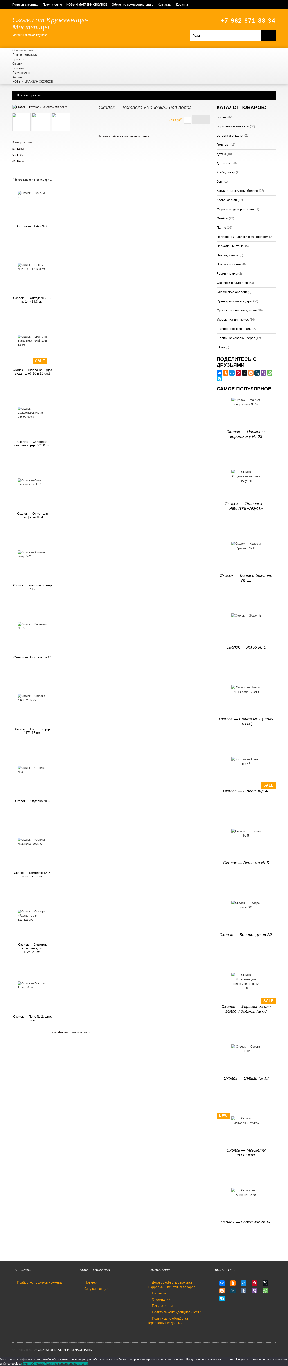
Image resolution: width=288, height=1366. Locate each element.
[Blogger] (251, 373)
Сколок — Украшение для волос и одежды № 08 (246, 1008)
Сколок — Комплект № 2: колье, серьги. (32, 874)
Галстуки (223, 144)
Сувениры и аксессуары (234, 301)
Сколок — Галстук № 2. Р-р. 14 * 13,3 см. (32, 299)
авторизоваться (80, 1032)
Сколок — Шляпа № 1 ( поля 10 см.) (246, 721)
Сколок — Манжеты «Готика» (246, 1152)
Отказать (38, 1363)
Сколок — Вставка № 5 (246, 863)
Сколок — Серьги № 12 (246, 1078)
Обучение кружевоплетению (132, 4)
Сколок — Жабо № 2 (32, 226)
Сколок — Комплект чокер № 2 (32, 587)
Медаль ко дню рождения (236, 209)
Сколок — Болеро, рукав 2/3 (246, 934)
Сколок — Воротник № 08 (246, 1222)
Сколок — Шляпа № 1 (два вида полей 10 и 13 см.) (32, 371)
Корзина (182, 4)
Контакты (164, 4)
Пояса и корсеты (28, 95)
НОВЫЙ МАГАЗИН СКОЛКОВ (86, 4)
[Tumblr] (243, 1290)
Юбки (221, 347)
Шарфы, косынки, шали (234, 328)
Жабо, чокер (226, 172)
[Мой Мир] (232, 373)
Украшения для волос (233, 319)
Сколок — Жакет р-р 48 (246, 791)
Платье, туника (228, 255)
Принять (26, 1363)
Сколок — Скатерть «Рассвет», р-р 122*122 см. (32, 948)
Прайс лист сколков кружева (39, 1282)
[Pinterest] (238, 373)
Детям (221, 154)
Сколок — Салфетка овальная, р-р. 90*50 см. (32, 443)
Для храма (224, 163)
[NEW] (246, 1131)
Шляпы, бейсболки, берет (236, 338)
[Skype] (219, 378)
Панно (221, 227)
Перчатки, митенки (230, 246)
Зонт (220, 181)
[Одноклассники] (225, 373)
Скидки (17, 63)
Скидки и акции (96, 1289)
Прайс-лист (20, 59)
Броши (222, 117)
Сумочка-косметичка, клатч (237, 310)
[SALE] (32, 341)
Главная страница (25, 4)
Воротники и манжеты (233, 126)
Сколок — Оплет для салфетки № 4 (32, 515)
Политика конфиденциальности (176, 1312)
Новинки (18, 68)
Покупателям (52, 4)
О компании (161, 1299)
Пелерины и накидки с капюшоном (242, 236)
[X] (244, 373)
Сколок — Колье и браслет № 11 (246, 577)
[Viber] (263, 373)
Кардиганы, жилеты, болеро (237, 190)
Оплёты (222, 218)
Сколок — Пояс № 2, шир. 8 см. (32, 1018)
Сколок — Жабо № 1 (246, 647)
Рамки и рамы (227, 273)
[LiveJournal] (257, 373)
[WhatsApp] (269, 373)
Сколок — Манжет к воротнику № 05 (246, 434)
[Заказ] (201, 119)
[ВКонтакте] (219, 373)
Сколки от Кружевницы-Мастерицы (65, 1349)
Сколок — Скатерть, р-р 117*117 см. (32, 730)
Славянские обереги (232, 292)
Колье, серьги (227, 200)
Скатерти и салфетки (232, 282)
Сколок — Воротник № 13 (32, 657)
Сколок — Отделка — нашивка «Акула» (246, 506)
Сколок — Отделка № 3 (32, 801)
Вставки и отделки (230, 135)
